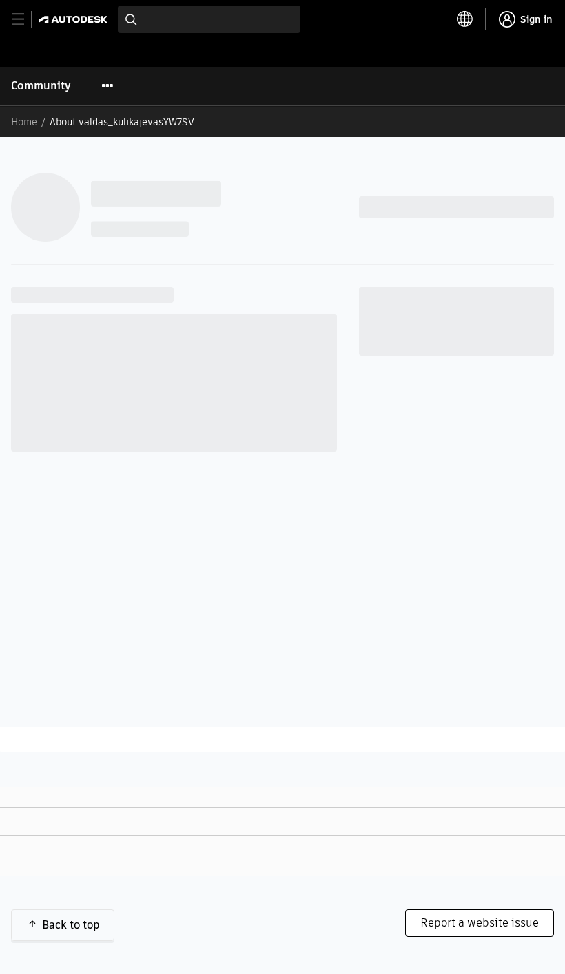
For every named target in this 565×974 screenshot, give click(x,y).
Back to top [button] (71, 925)
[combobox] (209, 19)
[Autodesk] (75, 19)
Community (41, 86)
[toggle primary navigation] (25, 19)
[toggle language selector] (465, 19)
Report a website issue (479, 923)
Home (24, 122)
